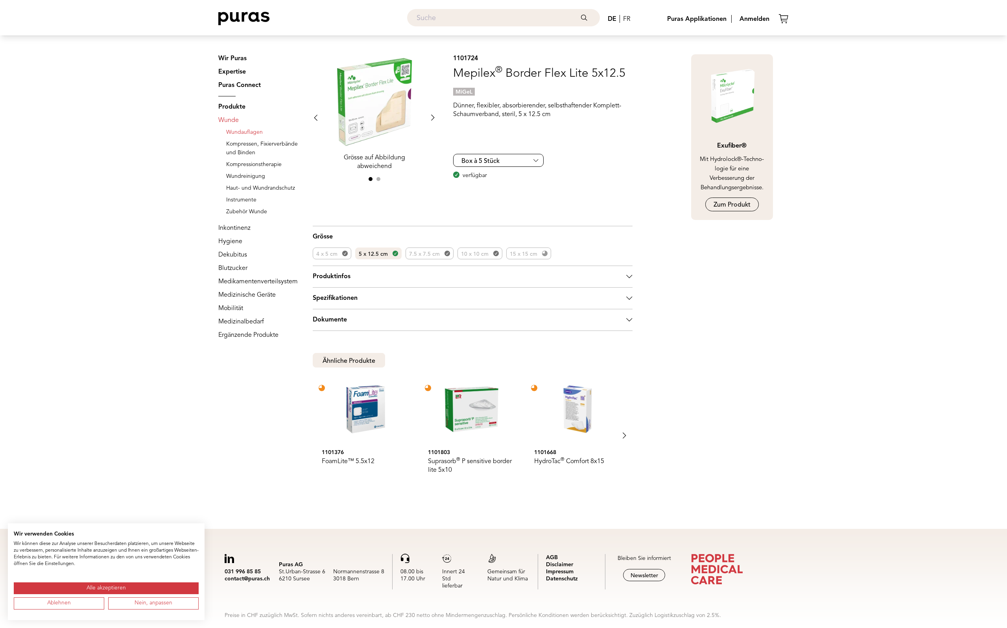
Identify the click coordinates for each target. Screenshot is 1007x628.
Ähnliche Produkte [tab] (349, 361)
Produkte (231, 107)
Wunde (228, 120)
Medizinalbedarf (241, 322)
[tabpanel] (473, 435)
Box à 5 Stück (480, 161)
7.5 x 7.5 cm (424, 254)
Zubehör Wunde (246, 211)
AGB (552, 557)
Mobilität (230, 308)
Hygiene (230, 241)
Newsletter (644, 575)
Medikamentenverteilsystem (258, 282)
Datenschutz (562, 579)
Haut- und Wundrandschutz (260, 188)
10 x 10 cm (475, 254)
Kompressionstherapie (254, 164)
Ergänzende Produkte (248, 335)
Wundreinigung (245, 176)
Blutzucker (232, 268)
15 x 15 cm (523, 254)
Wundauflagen (244, 132)
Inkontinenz (234, 228)
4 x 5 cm (327, 254)
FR (626, 19)
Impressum (560, 571)
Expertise (232, 72)
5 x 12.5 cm (373, 254)
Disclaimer (559, 564)
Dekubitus (232, 255)
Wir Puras (232, 58)
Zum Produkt (732, 205)
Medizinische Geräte (247, 295)
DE (612, 19)
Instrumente (241, 200)
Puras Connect (239, 85)
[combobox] (503, 17)
